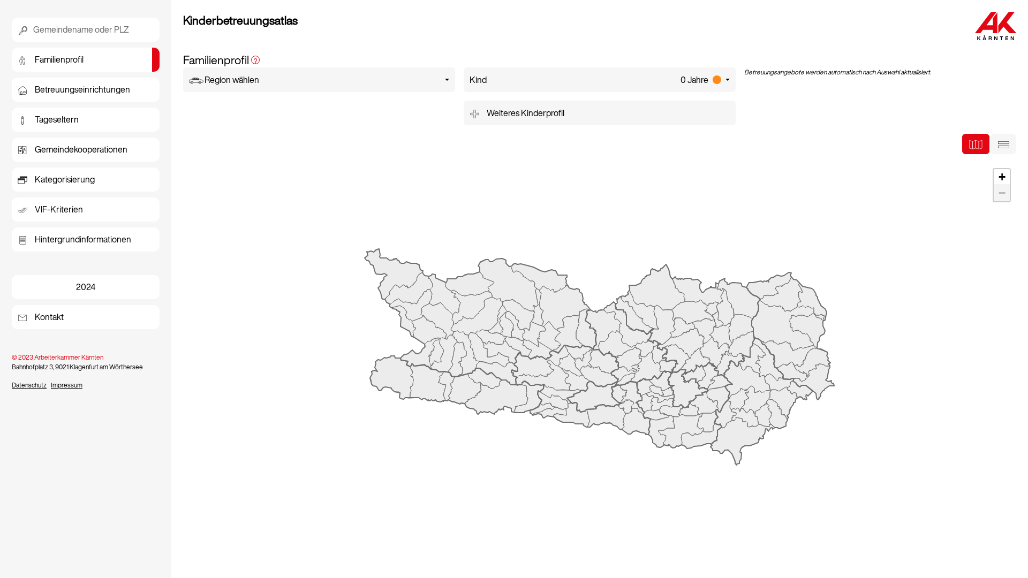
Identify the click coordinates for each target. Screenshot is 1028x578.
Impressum (66, 385)
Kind (589, 79)
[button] (1002, 177)
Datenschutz (29, 385)
